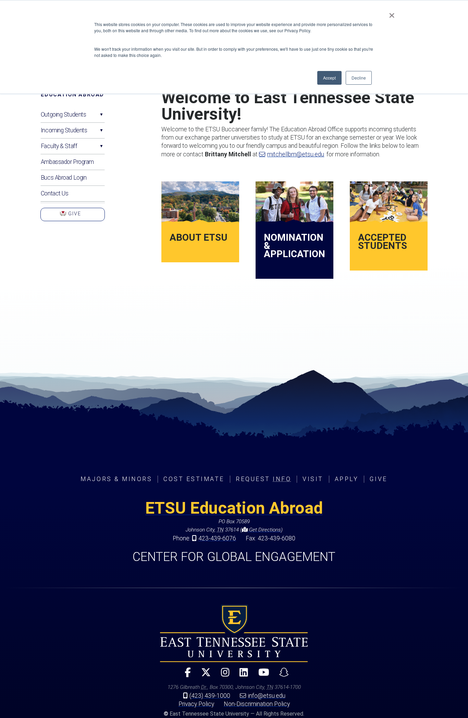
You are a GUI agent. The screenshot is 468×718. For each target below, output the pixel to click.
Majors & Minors (116, 479)
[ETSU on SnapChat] (281, 675)
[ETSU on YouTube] (261, 675)
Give (72, 216)
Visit (313, 479)
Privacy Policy (196, 704)
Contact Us (55, 193)
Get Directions (264, 530)
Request (263, 479)
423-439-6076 (217, 538)
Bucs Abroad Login (64, 177)
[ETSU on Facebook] (185, 675)
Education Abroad (72, 94)
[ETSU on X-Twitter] (203, 675)
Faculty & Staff (59, 146)
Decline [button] (359, 78)
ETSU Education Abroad (234, 508)
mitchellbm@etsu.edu (295, 154)
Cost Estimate (193, 479)
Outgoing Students (63, 114)
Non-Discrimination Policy (257, 704)
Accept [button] (329, 78)
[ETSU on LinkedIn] (241, 675)
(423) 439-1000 (209, 695)
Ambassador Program (67, 161)
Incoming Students (64, 130)
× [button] (392, 13)
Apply (347, 479)
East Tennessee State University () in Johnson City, (234, 633)
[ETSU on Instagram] (222, 675)
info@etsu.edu (266, 695)
